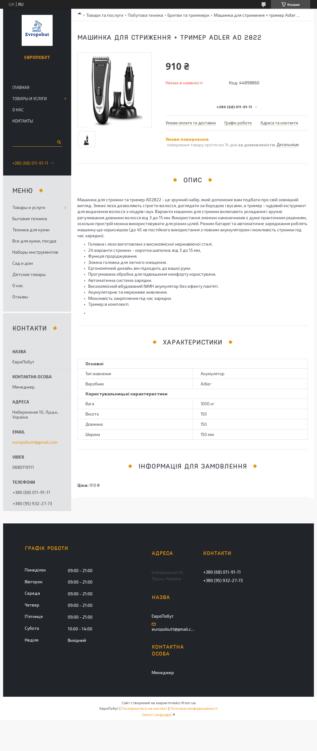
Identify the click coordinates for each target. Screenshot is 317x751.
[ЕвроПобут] (37, 30)
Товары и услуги (29, 98)
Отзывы (20, 296)
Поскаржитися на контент (144, 708)
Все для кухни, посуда (34, 240)
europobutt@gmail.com (35, 442)
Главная (20, 87)
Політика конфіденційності (194, 708)
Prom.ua (188, 702)
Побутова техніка (145, 15)
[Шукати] (58, 142)
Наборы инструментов (35, 252)
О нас (18, 109)
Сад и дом (22, 263)
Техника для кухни (31, 229)
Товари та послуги (104, 15)
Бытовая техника (29, 218)
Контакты (22, 120)
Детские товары (29, 274)
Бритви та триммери (188, 15)
